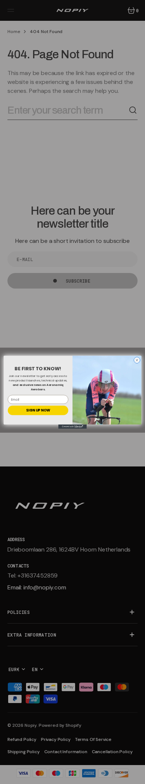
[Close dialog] (137, 360)
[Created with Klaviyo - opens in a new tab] (72, 426)
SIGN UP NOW (38, 410)
